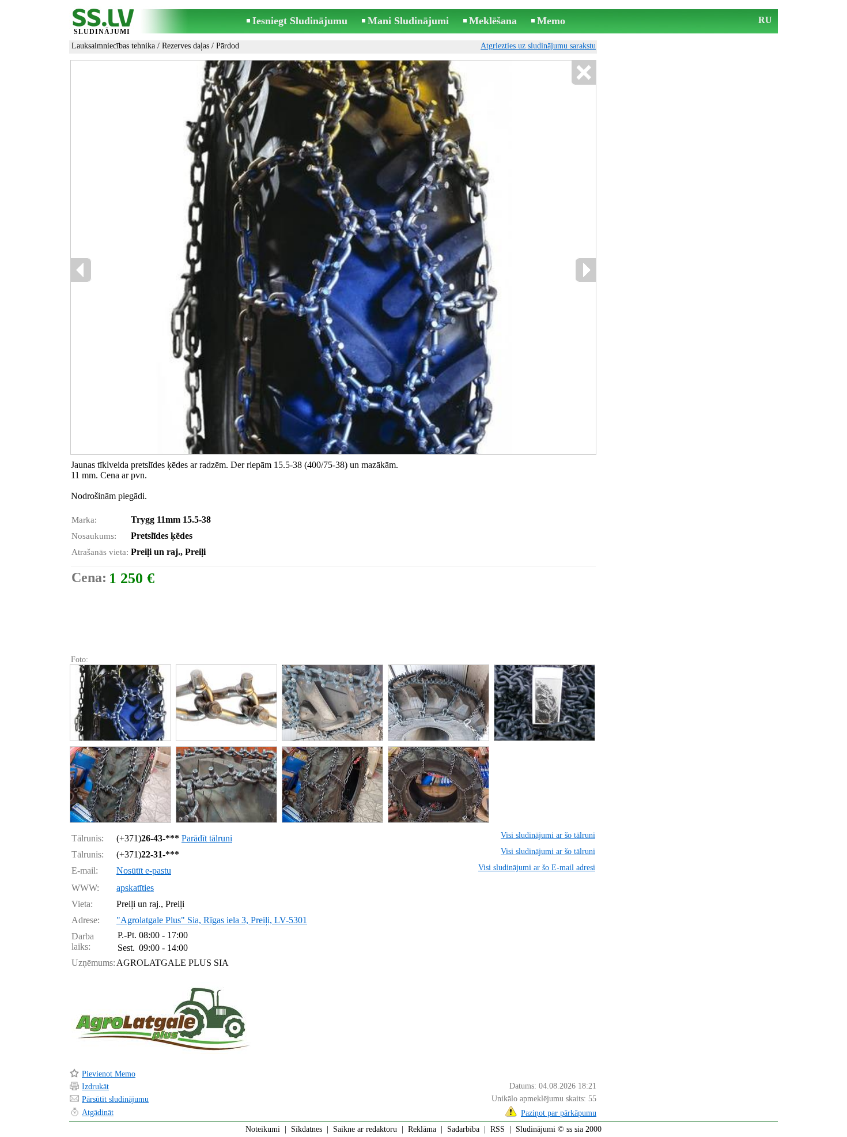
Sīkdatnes (306, 1129)
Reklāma (422, 1129)
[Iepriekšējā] (81, 270)
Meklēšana (493, 21)
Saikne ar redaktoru (365, 1129)
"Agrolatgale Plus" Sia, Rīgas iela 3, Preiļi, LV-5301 (211, 920)
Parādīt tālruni (206, 838)
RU (765, 20)
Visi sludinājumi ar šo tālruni (548, 835)
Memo (551, 21)
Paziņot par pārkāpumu (558, 1113)
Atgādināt (98, 1112)
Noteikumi (262, 1129)
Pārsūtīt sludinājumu (115, 1099)
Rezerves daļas (185, 45)
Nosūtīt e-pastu (143, 870)
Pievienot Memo (108, 1074)
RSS (497, 1129)
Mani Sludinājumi (408, 21)
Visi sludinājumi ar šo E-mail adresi (536, 867)
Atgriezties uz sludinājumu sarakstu (538, 45)
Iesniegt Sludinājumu (299, 21)
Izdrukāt (95, 1086)
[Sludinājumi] (102, 22)
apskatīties (135, 888)
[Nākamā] (585, 270)
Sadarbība (463, 1129)
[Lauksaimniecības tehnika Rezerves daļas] (120, 702)
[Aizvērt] (583, 73)
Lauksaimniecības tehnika (113, 45)
